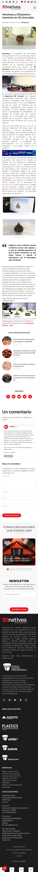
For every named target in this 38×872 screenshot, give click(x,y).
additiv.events (7, 658)
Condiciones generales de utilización (19, 850)
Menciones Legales (19, 853)
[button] (4, 868)
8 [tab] (30, 569)
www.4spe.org (12, 694)
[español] (28, 2)
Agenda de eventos (9, 778)
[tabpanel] (19, 551)
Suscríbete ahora (19, 609)
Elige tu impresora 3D (10, 771)
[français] (32, 2)
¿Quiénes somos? (19, 847)
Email (4, 498)
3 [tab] (14, 569)
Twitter (5, 325)
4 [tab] (17, 569)
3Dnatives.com (27, 656)
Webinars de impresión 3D (12, 785)
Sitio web (4, 505)
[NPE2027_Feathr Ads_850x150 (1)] (19, 153)
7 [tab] (27, 569)
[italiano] (35, 2)
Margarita (25, 22)
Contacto (19, 856)
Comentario (6, 476)
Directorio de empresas (11, 774)
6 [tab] (24, 569)
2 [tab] (11, 569)
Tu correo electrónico (12, 594)
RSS (11, 325)
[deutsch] (22, 2)
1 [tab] (8, 569)
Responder (8, 456)
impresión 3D (24, 62)
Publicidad (6, 787)
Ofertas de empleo (9, 780)
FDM (20, 103)
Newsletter (6, 783)
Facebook (30, 323)
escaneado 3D (8, 184)
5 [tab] (20, 569)
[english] (25, 2)
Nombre (5, 491)
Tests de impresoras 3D (11, 776)
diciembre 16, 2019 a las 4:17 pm (23, 425)
